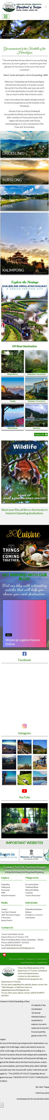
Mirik (3, 893)
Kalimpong (5, 887)
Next (44, 855)
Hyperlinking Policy (27, 962)
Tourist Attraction (32, 895)
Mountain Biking (32, 890)
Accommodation (32, 884)
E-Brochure (6, 917)
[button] (41, 434)
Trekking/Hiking (31, 887)
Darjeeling (5, 884)
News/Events (6, 920)
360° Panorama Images (10, 915)
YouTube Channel (8, 912)
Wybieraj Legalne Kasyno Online (22, 642)
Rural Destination (8, 895)
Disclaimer (30, 959)
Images (4, 909)
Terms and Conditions (16, 959)
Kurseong (5, 890)
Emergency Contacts (34, 915)
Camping (29, 893)
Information (30, 917)
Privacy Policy (41, 959)
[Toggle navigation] (5, 16)
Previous (4, 855)
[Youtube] (4, 955)
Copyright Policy (42, 962)
